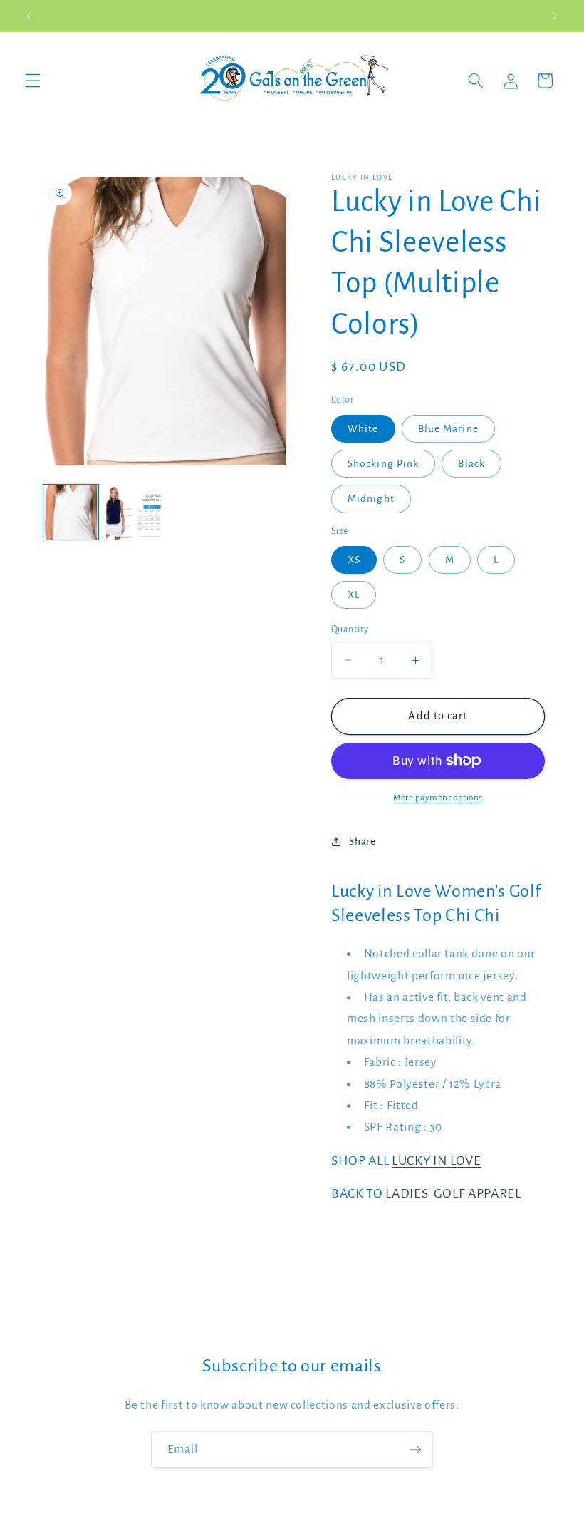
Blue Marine (448, 428)
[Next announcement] (554, 15)
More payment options (438, 798)
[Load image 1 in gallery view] (70, 512)
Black (471, 463)
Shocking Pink (383, 463)
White (363, 428)
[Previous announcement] (29, 15)
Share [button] (362, 841)
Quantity (350, 629)
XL (354, 594)
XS (354, 560)
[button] (33, 80)
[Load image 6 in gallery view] (133, 512)
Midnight (371, 498)
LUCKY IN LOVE (436, 1160)
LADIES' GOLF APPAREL (453, 1193)
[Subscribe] (415, 1449)
